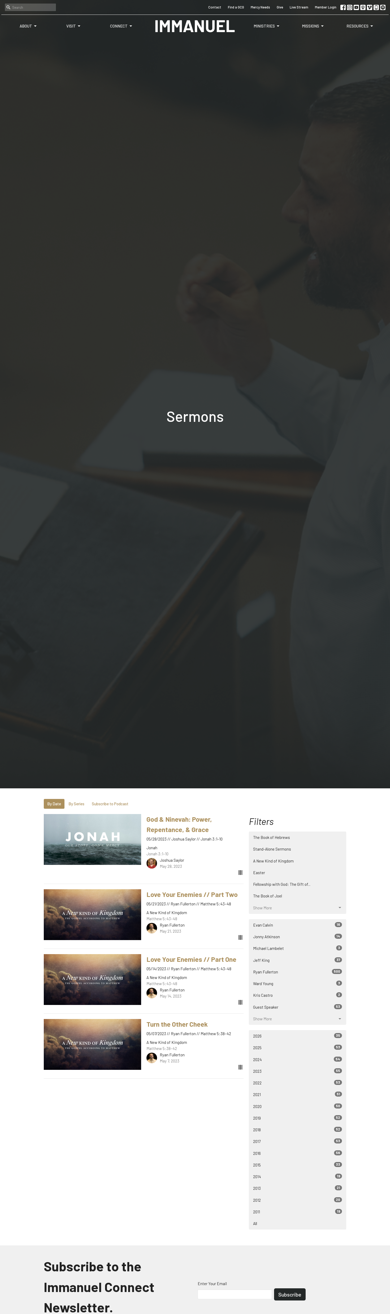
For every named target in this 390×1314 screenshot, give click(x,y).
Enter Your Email (212, 1283)
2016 (296, 1153)
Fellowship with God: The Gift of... (281, 884)
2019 (296, 1117)
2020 (296, 1106)
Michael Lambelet (296, 948)
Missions (310, 26)
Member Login (325, 7)
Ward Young (296, 983)
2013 (296, 1188)
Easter (259, 872)
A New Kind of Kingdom (273, 861)
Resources (357, 26)
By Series (76, 803)
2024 (296, 1059)
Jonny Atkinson (296, 936)
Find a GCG (236, 7)
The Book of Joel (267, 895)
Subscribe (289, 1294)
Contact (214, 7)
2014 (296, 1176)
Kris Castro (296, 995)
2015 (296, 1164)
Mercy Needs (260, 7)
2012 (296, 1200)
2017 (296, 1141)
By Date (54, 803)
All (255, 1223)
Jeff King (296, 960)
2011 (296, 1211)
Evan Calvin (296, 924)
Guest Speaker (296, 1006)
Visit (71, 26)
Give (280, 7)
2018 (296, 1129)
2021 (296, 1094)
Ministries (264, 26)
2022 (296, 1082)
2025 (296, 1047)
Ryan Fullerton (296, 971)
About (26, 26)
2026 (296, 1035)
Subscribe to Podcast (110, 803)
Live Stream (299, 7)
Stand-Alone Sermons (272, 849)
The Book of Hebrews (271, 837)
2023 (296, 1071)
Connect (119, 26)
